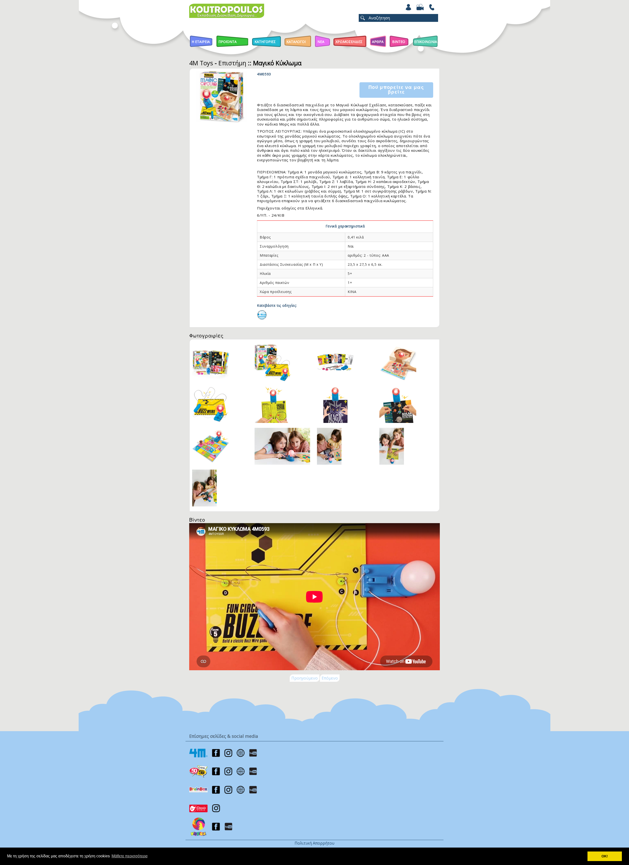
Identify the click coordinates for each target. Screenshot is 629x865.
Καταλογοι (296, 41)
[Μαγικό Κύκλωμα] (262, 314)
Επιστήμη (232, 63)
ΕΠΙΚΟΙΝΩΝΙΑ (425, 41)
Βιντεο (398, 41)
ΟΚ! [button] (604, 856)
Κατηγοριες (265, 41)
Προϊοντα (227, 41)
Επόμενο (330, 678)
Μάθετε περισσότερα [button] (129, 856)
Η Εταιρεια (201, 41)
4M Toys (201, 63)
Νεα (320, 41)
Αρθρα (378, 41)
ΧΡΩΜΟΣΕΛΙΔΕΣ (349, 41)
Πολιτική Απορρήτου (314, 843)
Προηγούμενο (304, 678)
